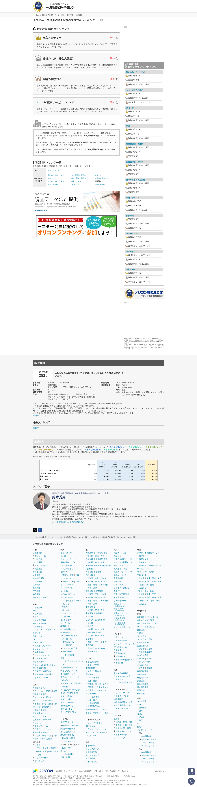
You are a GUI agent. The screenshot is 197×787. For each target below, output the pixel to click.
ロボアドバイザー (40, 678)
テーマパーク (119, 738)
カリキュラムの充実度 (56, 181)
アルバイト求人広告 (122, 627)
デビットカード (39, 662)
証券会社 (38, 614)
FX (34, 639)
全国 (129, 731)
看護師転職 (118, 578)
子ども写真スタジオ (68, 671)
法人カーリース (120, 637)
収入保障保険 (144, 662)
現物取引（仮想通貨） (44, 671)
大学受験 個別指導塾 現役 (96, 559)
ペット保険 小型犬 (145, 639)
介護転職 (117, 581)
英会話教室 (90, 668)
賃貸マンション (39, 716)
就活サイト (118, 556)
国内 (64, 748)
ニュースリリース (70, 771)
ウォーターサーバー (68, 553)
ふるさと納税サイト (68, 594)
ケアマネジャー (103, 687)
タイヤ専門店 (91, 761)
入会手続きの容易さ (78, 175)
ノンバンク (47, 646)
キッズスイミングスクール (96, 732)
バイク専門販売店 (69, 648)
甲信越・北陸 (100, 581)
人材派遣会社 (119, 624)
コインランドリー (67, 569)
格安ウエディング (121, 696)
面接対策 (130, 216)
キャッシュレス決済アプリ (44, 665)
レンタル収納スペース (71, 601)
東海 (44, 704)
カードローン (38, 642)
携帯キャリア (144, 562)
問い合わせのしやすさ (56, 175)
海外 (70, 748)
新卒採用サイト (120, 609)
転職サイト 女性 (120, 569)
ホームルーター (143, 569)
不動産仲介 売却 (40, 688)
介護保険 (141, 681)
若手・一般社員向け (124, 660)
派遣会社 (117, 591)
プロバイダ (141, 575)
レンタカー (65, 616)
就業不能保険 (142, 671)
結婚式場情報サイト (122, 705)
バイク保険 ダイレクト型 (147, 623)
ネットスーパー (67, 585)
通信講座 (89, 674)
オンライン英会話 (93, 671)
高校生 (90, 642)
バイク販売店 (66, 645)
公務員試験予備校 (93, 706)
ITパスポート (100, 690)
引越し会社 (65, 610)
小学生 (105, 642)
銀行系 (37, 646)
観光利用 (66, 757)
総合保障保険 (142, 684)
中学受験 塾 (91, 607)
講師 (49, 178)
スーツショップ (92, 755)
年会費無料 (39, 652)
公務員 (90, 690)
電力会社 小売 (66, 709)
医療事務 (95, 678)
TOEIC (90, 684)
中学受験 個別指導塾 (94, 613)
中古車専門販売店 (69, 635)
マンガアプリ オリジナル (71, 690)
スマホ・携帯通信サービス (148, 553)
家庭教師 (89, 645)
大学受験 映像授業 (93, 572)
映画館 (116, 719)
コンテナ (66, 604)
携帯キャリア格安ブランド (150, 565)
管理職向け (120, 656)
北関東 (45, 748)
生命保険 (36, 585)
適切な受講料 (100, 184)
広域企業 (142, 588)
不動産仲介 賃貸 (40, 710)
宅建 (89, 681)
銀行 (36, 617)
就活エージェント (121, 553)
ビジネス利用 (68, 754)
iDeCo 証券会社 (39, 623)
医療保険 (36, 588)
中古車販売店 (66, 632)
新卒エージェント (121, 614)
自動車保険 (37, 553)
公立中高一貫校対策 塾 (95, 620)
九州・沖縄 (92, 588)
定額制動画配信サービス (70, 667)
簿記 (95, 681)
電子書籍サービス (67, 674)
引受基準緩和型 (145, 652)
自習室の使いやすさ (102, 178)
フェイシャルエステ (122, 676)
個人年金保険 (142, 687)
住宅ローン (37, 636)
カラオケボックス (121, 735)
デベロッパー (40, 761)
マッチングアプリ (121, 708)
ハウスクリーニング (68, 565)
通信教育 (89, 639)
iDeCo (139, 714)
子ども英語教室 (92, 662)
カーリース (65, 623)
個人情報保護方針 (85, 771)
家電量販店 (90, 746)
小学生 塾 (90, 626)
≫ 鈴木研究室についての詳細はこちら (68, 522)
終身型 (142, 649)
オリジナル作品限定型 (71, 683)
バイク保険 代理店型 (146, 627)
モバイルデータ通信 (145, 572)
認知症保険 (141, 674)
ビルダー (38, 745)
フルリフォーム (41, 726)
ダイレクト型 (40, 556)
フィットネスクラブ (94, 723)
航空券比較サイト (67, 729)
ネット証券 (37, 607)
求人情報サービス (121, 601)
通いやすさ (75, 184)
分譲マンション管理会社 (43, 700)
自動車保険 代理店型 (146, 620)
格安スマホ (143, 559)
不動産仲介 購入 (40, 694)
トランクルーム (67, 597)
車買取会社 (65, 626)
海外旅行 (75, 725)
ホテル (63, 751)
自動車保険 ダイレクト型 (147, 617)
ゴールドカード (41, 658)
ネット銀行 (37, 627)
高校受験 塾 (91, 575)
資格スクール (91, 693)
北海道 (90, 578)
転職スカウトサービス (123, 572)
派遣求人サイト (120, 597)
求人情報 (125, 771)
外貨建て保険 (142, 678)
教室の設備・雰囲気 (78, 178)
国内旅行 (66, 725)
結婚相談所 (118, 699)
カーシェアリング (67, 613)
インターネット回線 (145, 591)
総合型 (65, 680)
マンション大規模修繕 (42, 707)
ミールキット (66, 578)
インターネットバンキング (44, 630)
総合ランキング (53, 170)
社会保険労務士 (101, 684)
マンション (39, 691)
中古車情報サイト (67, 629)
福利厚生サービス (67, 706)
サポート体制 (53, 184)
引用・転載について (112, 771)
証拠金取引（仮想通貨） (45, 674)
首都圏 (37, 704)
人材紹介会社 (119, 619)
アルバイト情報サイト (123, 562)
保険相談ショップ (40, 597)
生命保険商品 (142, 655)
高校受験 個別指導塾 (94, 591)
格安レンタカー (67, 620)
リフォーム (37, 723)
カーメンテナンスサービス (71, 661)
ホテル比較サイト (67, 732)
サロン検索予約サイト (123, 682)
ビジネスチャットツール (124, 644)
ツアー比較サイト (67, 741)
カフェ (63, 664)
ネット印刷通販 (120, 640)
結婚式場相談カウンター (124, 702)
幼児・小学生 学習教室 (95, 648)
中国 (159, 581)
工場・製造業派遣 (121, 594)
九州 (55, 704)
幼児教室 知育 (91, 651)
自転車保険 (37, 572)
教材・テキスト (77, 181)
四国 (141, 585)
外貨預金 (36, 633)
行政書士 (91, 687)
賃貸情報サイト (39, 713)
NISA (35, 611)
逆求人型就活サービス (123, 559)
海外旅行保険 (38, 578)
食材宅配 (64, 572)
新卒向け (119, 663)
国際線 (72, 738)
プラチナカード (148, 746)
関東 (131, 722)
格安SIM (142, 556)
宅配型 (65, 607)
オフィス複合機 (67, 702)
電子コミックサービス (69, 677)
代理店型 (38, 559)
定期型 (149, 649)
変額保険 (141, 690)
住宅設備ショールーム (42, 720)
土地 (55, 691)
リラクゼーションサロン (96, 729)
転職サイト (118, 565)
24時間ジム (90, 726)
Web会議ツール (120, 647)
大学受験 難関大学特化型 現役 (98, 565)
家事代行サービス (67, 562)
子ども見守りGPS (68, 712)
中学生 (98, 642)
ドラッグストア (92, 749)
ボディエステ (119, 679)
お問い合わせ (98, 771)
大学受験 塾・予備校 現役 (96, 553)
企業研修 (117, 650)
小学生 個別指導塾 (93, 632)
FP (89, 678)
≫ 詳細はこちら (40, 415)
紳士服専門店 (91, 752)
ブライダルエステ (121, 673)
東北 (39, 748)
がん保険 (36, 591)
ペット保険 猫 (143, 642)
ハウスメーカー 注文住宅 (43, 739)
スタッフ (98, 175)
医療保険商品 (142, 646)
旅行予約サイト (67, 722)
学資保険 (36, 594)
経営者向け (120, 653)
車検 (62, 658)
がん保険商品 (142, 665)
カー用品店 (90, 758)
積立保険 (141, 693)
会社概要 (58, 771)
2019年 (36, 428)
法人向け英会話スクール (96, 709)
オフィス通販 (66, 699)
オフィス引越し (67, 696)
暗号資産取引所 (39, 668)
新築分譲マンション (41, 732)
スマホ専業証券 (39, 620)
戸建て (49, 691)
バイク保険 (37, 562)
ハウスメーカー (41, 758)
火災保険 (36, 575)
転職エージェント (121, 575)
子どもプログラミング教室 (97, 713)
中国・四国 (53, 751)
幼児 (89, 665)
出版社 (65, 686)
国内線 (65, 738)
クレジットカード (40, 649)
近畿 (50, 704)
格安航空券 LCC (67, 735)
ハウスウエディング (122, 693)
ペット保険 (37, 581)
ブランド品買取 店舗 (69, 693)
